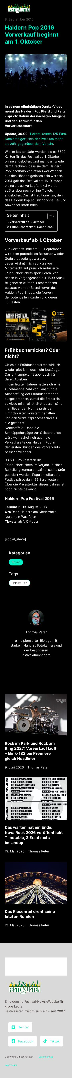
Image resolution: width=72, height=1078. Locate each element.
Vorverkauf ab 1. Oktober (27, 222)
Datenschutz (45, 1056)
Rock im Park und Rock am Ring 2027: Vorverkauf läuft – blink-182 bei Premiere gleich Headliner (31, 751)
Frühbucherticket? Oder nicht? (31, 227)
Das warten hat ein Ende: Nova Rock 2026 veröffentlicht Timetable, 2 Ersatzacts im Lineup (34, 835)
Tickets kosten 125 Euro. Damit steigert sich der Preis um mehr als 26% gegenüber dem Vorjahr (36, 138)
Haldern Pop (19, 582)
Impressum (11, 1065)
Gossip (16, 562)
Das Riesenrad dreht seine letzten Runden (30, 914)
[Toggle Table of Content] (48, 216)
